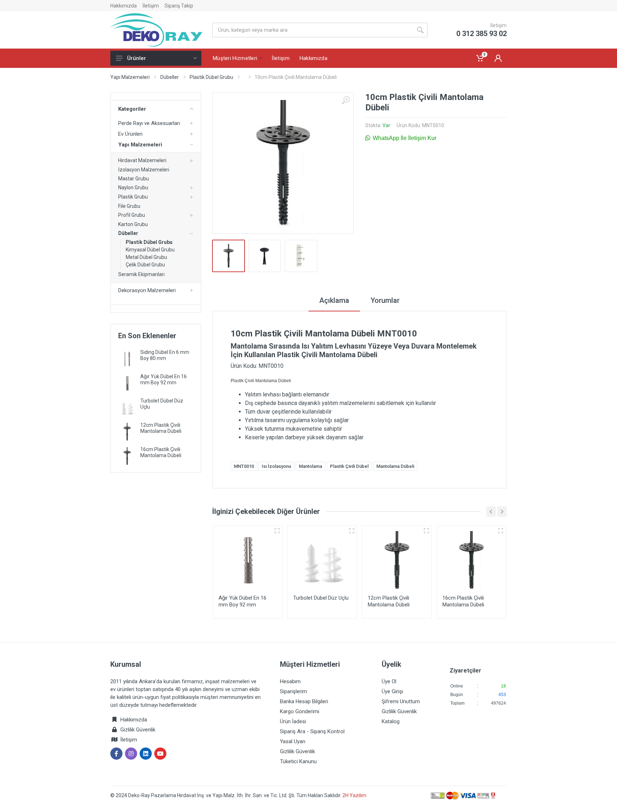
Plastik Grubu (133, 197)
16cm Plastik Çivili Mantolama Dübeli (160, 452)
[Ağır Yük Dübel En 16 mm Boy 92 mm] (127, 382)
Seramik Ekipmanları (141, 274)
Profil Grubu (131, 215)
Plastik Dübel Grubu (211, 77)
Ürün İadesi (293, 721)
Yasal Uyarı (292, 741)
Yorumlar (385, 300)
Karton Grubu (133, 224)
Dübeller (169, 77)
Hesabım (290, 681)
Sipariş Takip (179, 5)
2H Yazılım (354, 795)
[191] (277, 530)
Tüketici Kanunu (298, 761)
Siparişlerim (293, 691)
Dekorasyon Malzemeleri (147, 290)
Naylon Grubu (133, 187)
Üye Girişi (392, 691)
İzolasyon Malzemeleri (143, 169)
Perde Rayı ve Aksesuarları (149, 123)
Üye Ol (389, 681)
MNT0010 (244, 466)
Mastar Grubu (133, 178)
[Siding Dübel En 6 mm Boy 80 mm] (127, 358)
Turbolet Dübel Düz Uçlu (320, 598)
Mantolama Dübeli (395, 466)
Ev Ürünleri (130, 134)
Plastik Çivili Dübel (349, 466)
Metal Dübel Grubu (146, 257)
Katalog (391, 721)
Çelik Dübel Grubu (145, 265)
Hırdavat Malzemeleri (142, 160)
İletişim (150, 5)
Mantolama (310, 466)
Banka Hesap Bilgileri (304, 701)
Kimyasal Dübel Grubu (150, 249)
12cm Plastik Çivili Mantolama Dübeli (160, 428)
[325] (426, 530)
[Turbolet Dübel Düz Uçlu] (127, 407)
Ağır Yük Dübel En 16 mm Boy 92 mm (163, 379)
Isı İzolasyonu (276, 466)
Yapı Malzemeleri (130, 77)
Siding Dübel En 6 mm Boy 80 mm (164, 355)
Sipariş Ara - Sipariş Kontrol (312, 731)
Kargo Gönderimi (299, 711)
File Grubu (129, 206)
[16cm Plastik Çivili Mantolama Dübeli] (127, 455)
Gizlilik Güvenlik (137, 729)
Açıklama (334, 300)
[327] (500, 530)
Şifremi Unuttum (401, 701)
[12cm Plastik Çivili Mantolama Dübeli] (127, 431)
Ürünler (136, 58)
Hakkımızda (123, 5)
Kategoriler (132, 109)
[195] (351, 530)
